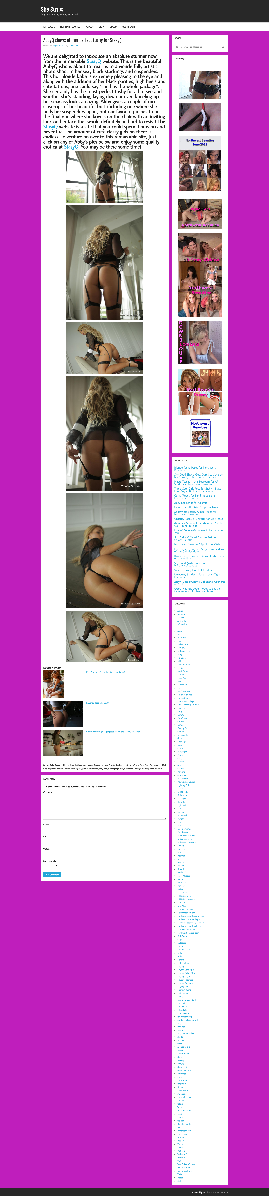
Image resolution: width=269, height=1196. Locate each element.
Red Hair (181, 1003)
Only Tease (182, 936)
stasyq (106, 768)
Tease (180, 1107)
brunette (181, 708)
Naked (180, 889)
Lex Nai (180, 865)
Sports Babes (183, 1053)
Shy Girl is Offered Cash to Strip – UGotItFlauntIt (195, 538)
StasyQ (113, 26)
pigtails (180, 959)
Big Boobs (181, 657)
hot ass (60, 768)
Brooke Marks (183, 698)
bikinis (180, 667)
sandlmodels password (187, 1020)
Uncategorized (184, 1130)
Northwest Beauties (70, 26)
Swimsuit (181, 1093)
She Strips (52, 9)
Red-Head (182, 1006)
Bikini (180, 661)
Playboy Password (185, 979)
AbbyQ (132, 765)
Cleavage (181, 741)
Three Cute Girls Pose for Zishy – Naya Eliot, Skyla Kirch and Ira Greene (197, 490)
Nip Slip (181, 902)
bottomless (182, 684)
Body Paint (182, 677)
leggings (181, 855)
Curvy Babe (182, 761)
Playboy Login (183, 976)
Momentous (222, 1192)
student (180, 1087)
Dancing (181, 771)
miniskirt (181, 885)
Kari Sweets (49, 26)
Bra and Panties (184, 694)
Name (47, 824)
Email (46, 836)
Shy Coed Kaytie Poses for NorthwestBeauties (190, 564)
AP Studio (181, 620)
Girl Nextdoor (183, 791)
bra (178, 687)
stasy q (180, 1060)
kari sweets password (186, 842)
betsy (179, 654)
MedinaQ (181, 872)
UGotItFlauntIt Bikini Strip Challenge (196, 507)
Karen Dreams (184, 828)
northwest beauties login (188, 919)
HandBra (181, 802)
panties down (183, 949)
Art (178, 627)
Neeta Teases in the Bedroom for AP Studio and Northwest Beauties (196, 483)
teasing (180, 1113)
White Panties (183, 1167)
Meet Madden (184, 875)
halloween (181, 798)
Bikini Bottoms (184, 664)
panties (85, 768)
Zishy (101, 26)
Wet (179, 1160)
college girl (182, 751)
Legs (84, 765)
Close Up (181, 744)
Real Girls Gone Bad (186, 999)
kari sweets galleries (186, 835)
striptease (181, 1083)
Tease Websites (184, 1110)
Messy (180, 879)
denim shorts (183, 775)
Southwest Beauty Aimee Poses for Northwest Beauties (195, 513)
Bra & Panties (183, 691)
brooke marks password (188, 704)
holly (179, 808)
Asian (180, 630)
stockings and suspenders (152, 768)
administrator (74, 45)
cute (179, 765)
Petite (180, 956)
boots (179, 681)
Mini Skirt (181, 882)
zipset (180, 1177)
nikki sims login (184, 895)
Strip (179, 1077)
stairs (179, 1056)
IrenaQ (180, 818)
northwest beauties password (190, 922)
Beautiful (58, 765)
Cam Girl (181, 714)
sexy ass (181, 1026)
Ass (48, 765)
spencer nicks (183, 1046)
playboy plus (183, 986)
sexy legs (181, 1030)
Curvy (180, 758)
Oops (179, 939)
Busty (72, 765)
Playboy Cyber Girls (186, 973)
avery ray (181, 637)
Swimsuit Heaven (185, 1097)
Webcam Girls (183, 1154)
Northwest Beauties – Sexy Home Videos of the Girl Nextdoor (199, 550)
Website (47, 849)
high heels (52, 768)
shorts (180, 1036)
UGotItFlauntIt (129, 26)
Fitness (180, 788)
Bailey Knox (182, 644)
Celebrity (181, 731)
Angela (180, 617)
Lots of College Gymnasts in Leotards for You (199, 531)
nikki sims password (186, 899)
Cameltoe (181, 721)
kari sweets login (184, 838)
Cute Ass (181, 768)
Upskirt (180, 1140)
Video (180, 1147)
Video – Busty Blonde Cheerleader (195, 570)
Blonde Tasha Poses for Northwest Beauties (195, 469)
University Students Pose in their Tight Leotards (197, 576)
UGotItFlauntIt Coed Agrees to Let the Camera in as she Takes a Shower (197, 590)
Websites (181, 1157)
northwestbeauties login (188, 932)
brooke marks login (186, 701)
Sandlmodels (183, 1013)
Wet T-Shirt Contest (186, 1164)
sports (180, 1050)
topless (180, 1120)
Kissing (180, 845)
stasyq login (114, 768)
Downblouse (182, 778)
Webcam (181, 1150)
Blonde (66, 765)
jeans (179, 822)
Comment (48, 792)
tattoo (180, 1103)
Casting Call (182, 728)
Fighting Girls (183, 785)
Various (180, 1144)
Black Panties (183, 671)
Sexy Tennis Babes (185, 1033)
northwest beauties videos (189, 926)
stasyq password (126, 768)
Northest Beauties (185, 909)
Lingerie (90, 765)
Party (179, 952)
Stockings (119, 765)
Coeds (180, 748)
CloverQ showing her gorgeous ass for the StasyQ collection (113, 731)
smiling (180, 1040)
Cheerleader (182, 734)
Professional (98, 765)
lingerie (78, 768)
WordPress (207, 1192)
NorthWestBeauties (186, 929)
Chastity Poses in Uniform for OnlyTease (198, 519)
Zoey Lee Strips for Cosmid (190, 503)
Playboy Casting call (186, 969)
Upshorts (181, 1137)
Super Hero (182, 1090)
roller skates (182, 1009)
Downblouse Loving (186, 781)
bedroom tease (184, 651)
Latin (179, 852)
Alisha (180, 610)
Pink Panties (183, 962)
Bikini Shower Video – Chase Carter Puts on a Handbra (199, 557)
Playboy (90, 26)
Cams (180, 724)
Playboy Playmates (185, 983)
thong (180, 1117)
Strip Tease (182, 1080)
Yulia (179, 1174)
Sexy (106, 765)
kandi (179, 825)
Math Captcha (49, 861)
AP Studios (182, 624)
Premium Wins (184, 989)
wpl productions (184, 1170)
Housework (182, 815)
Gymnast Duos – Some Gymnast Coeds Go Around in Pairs (198, 524)
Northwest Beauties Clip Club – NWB (197, 544)
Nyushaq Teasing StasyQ (97, 702)
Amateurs (181, 614)
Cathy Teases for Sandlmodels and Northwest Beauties (195, 497)
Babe (52, 765)
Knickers (78, 765)
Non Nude (182, 905)
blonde (155, 765)
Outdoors (181, 942)
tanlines (181, 1100)
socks (179, 1043)
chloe (179, 738)
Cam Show (182, 718)
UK (178, 1127)
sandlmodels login (185, 1016)
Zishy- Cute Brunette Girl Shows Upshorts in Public (199, 583)
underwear (182, 1134)
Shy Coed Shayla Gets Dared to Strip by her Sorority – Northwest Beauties (198, 476)
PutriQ (180, 996)
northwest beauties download (190, 916)
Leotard (180, 862)
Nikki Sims (182, 892)
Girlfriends (182, 795)
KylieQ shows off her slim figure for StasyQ (105, 672)
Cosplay (181, 755)
